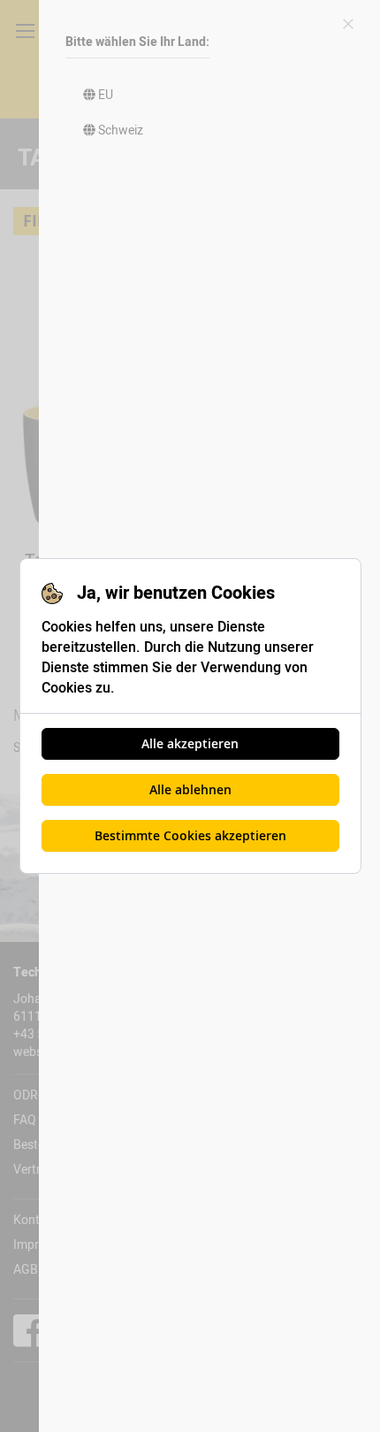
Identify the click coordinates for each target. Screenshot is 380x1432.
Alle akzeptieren (190, 743)
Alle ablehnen (190, 789)
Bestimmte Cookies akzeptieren (190, 835)
